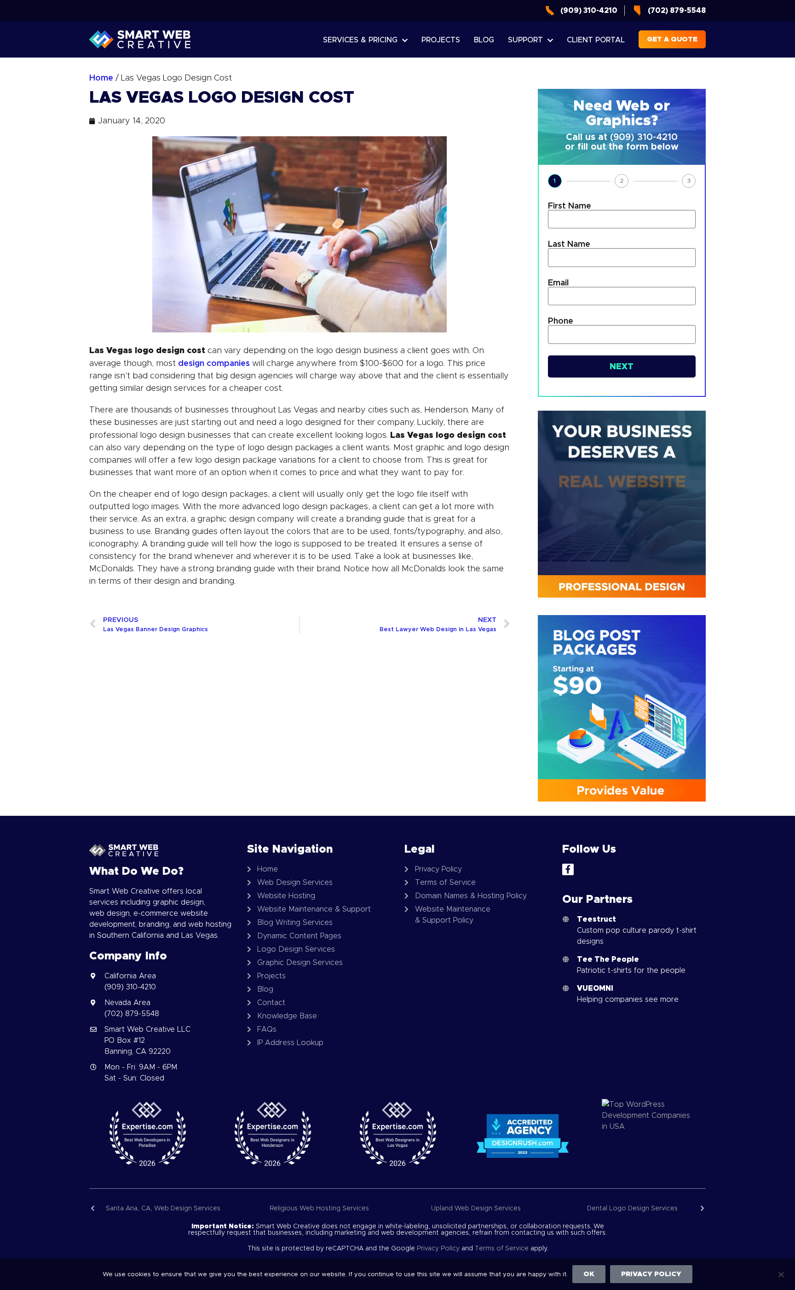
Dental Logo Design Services (512, 1208)
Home (101, 77)
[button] (92, 1208)
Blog (484, 39)
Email (558, 283)
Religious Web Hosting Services (199, 1208)
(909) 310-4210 (644, 137)
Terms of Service (502, 1248)
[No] (780, 1273)
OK (588, 1273)
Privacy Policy (438, 1248)
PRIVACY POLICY (651, 1273)
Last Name (569, 244)
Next (622, 366)
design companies (214, 363)
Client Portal (596, 39)
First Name (569, 206)
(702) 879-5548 (131, 1013)
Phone (560, 321)
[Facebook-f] (568, 869)
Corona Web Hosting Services (668, 1208)
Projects (440, 39)
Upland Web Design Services (356, 1208)
